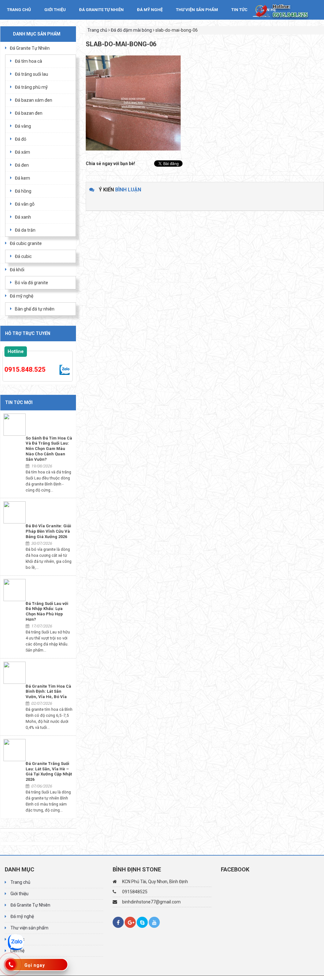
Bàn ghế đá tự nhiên (34, 308)
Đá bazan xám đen (33, 100)
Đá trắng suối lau (31, 74)
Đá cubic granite (26, 243)
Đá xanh (23, 217)
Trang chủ (19, 9)
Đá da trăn (25, 230)
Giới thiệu (55, 9)
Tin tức (239, 9)
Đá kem (22, 178)
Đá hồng (23, 191)
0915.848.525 (25, 369)
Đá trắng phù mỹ (31, 87)
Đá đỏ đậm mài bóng (131, 30)
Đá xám (22, 152)
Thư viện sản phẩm (197, 9)
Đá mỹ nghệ (150, 9)
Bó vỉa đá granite (31, 282)
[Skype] (142, 922)
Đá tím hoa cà (28, 61)
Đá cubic (23, 256)
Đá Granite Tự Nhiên (101, 9)
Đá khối (17, 269)
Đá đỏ (20, 139)
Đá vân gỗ (24, 204)
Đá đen (22, 165)
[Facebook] (118, 922)
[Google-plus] (130, 922)
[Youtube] (154, 922)
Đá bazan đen (28, 113)
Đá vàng (23, 126)
